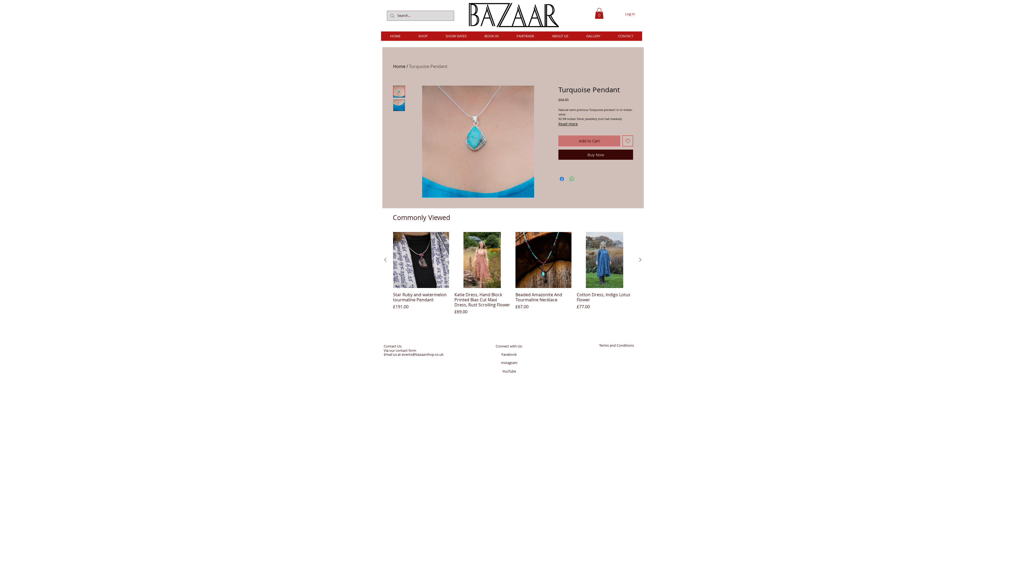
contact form (406, 350)
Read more (568, 123)
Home (399, 66)
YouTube (509, 371)
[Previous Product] (385, 260)
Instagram (509, 362)
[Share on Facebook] (562, 179)
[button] (599, 13)
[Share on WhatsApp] (572, 179)
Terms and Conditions (616, 345)
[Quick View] (421, 260)
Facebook (509, 354)
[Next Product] (640, 260)
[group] (512, 273)
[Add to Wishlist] (627, 140)
